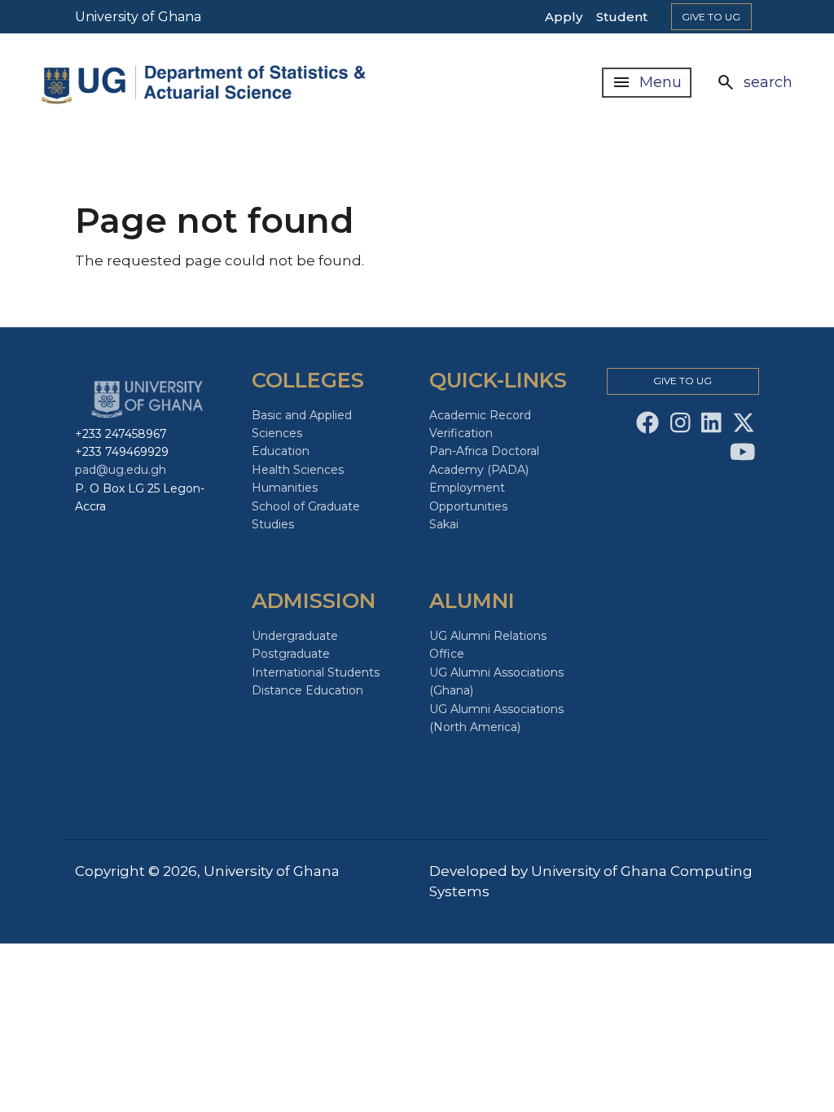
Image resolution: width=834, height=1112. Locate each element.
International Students (316, 672)
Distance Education (307, 690)
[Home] (213, 82)
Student (621, 16)
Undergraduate (295, 635)
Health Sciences (298, 469)
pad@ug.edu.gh (120, 469)
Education (280, 451)
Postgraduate (291, 653)
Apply (563, 16)
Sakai (444, 524)
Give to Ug (711, 17)
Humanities (285, 487)
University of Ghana (138, 16)
